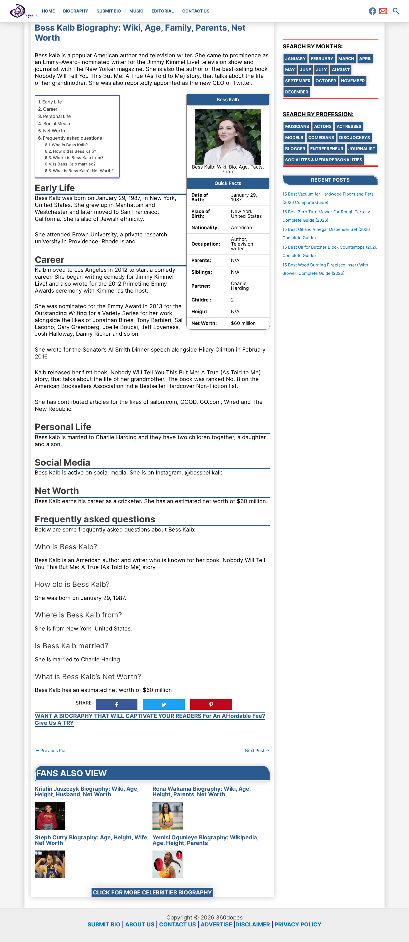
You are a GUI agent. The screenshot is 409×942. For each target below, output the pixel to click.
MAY (290, 69)
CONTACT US (177, 924)
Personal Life (57, 116)
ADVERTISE (216, 924)
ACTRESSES (349, 126)
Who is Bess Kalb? (70, 144)
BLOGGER (295, 148)
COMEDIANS (321, 137)
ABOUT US (139, 924)
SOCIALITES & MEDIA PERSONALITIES (323, 159)
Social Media (56, 123)
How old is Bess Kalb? (74, 151)
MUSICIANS (297, 126)
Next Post (257, 750)
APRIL (365, 58)
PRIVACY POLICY (298, 924)
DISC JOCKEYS (354, 137)
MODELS (294, 137)
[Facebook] (372, 11)
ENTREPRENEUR (326, 148)
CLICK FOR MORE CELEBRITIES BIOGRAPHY (152, 892)
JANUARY (295, 58)
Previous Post (51, 750)
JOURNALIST (361, 148)
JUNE (305, 69)
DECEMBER (296, 92)
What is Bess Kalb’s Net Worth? (83, 170)
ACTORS (323, 126)
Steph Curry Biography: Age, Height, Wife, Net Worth (92, 840)
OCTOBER (326, 80)
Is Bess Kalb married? (74, 164)
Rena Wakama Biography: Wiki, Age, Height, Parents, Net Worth (201, 791)
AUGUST (341, 69)
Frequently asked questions (72, 138)
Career (50, 109)
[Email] (383, 11)
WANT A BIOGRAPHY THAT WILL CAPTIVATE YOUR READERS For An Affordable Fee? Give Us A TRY (150, 719)
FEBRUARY (322, 58)
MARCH (346, 58)
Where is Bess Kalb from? (78, 157)
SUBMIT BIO (104, 924)
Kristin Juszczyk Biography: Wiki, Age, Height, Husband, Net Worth (87, 791)
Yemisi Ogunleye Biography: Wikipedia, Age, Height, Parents (205, 840)
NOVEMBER (353, 80)
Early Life (52, 102)
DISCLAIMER (252, 924)
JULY (321, 69)
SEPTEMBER (298, 80)
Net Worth (54, 130)
